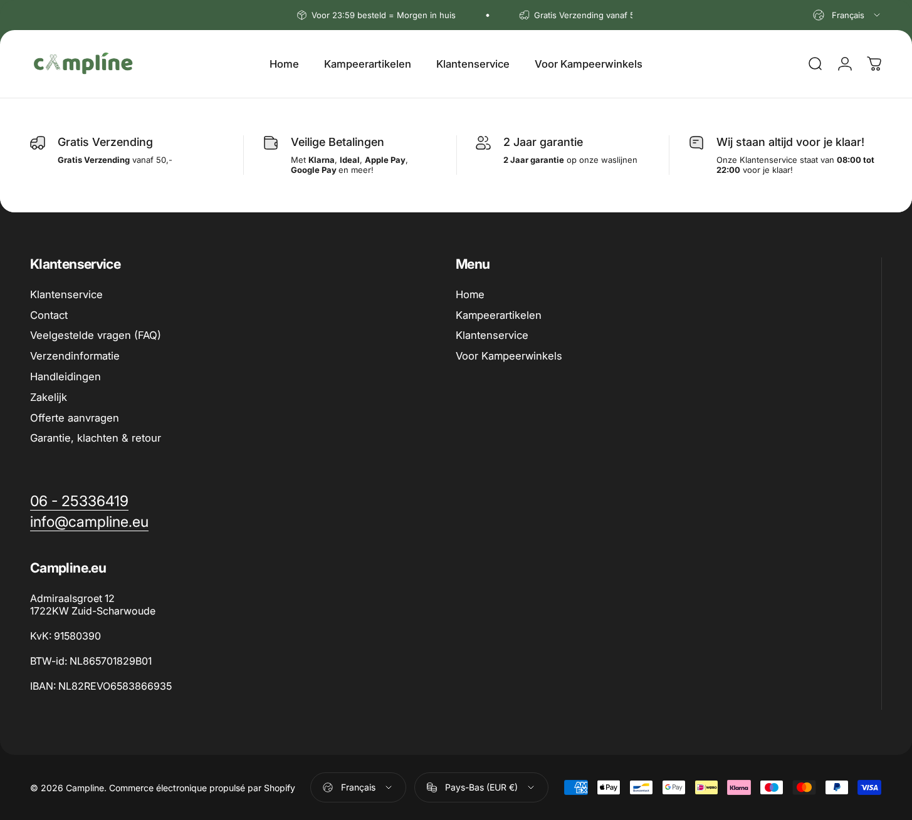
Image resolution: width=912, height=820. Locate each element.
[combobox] (847, 15)
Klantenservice (66, 294)
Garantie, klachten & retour (95, 438)
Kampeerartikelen (499, 315)
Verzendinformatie (75, 356)
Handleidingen (65, 376)
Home (470, 294)
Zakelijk (48, 397)
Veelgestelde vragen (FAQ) (95, 335)
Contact (49, 315)
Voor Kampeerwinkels (509, 356)
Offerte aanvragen (74, 418)
